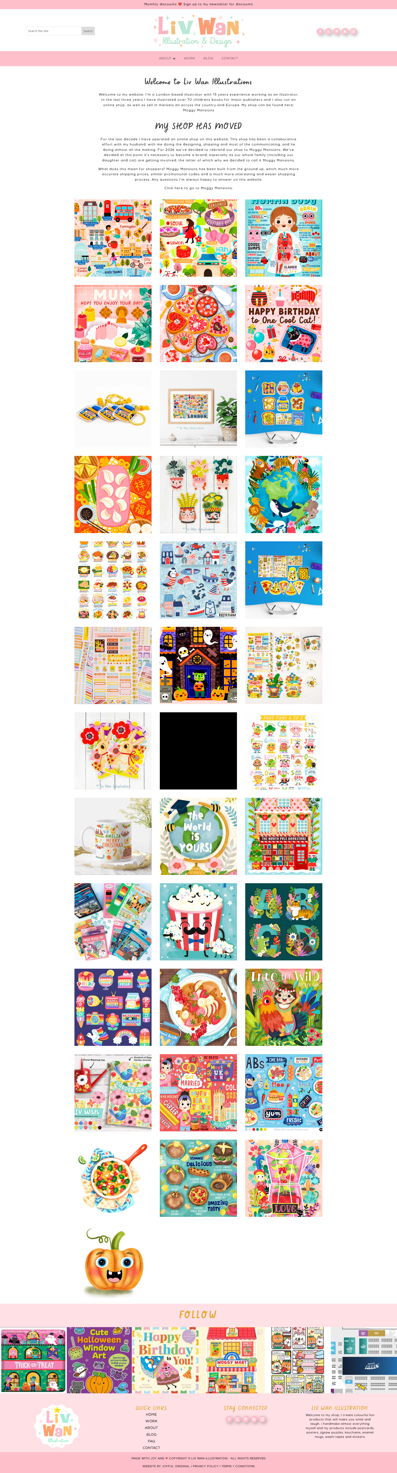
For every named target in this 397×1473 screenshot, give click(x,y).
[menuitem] (167, 58)
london (198, 409)
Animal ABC (283, 921)
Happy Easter (113, 750)
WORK (151, 1421)
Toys (113, 921)
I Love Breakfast (283, 409)
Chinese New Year (113, 494)
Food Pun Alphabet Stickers (283, 750)
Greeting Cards (198, 836)
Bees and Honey (283, 665)
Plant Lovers (198, 494)
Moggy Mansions (198, 110)
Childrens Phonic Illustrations (113, 1263)
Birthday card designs (283, 323)
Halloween (198, 665)
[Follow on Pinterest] (336, 31)
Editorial (198, 1092)
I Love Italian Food (283, 580)
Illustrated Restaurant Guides (198, 1178)
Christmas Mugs (113, 836)
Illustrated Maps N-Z (198, 238)
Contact (151, 1448)
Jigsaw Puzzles (198, 750)
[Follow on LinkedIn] (345, 31)
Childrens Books (283, 1007)
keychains (113, 409)
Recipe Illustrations (198, 1007)
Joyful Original (176, 1466)
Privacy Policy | (207, 1466)
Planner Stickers (113, 665)
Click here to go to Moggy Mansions (198, 188)
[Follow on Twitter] (328, 31)
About (151, 1428)
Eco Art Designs (283, 494)
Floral (283, 1178)
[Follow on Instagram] (353, 31)
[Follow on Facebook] (320, 31)
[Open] (33, 1360)
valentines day (198, 323)
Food (113, 1178)
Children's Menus (283, 1092)
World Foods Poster (113, 580)
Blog (151, 1434)
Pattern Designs (198, 580)
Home (151, 1414)
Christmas (283, 836)
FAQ (151, 1441)
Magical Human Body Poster (283, 238)
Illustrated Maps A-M (113, 238)
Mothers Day (113, 323)
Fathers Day (198, 921)
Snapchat (113, 1007)
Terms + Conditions (238, 1466)
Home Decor (113, 1092)
